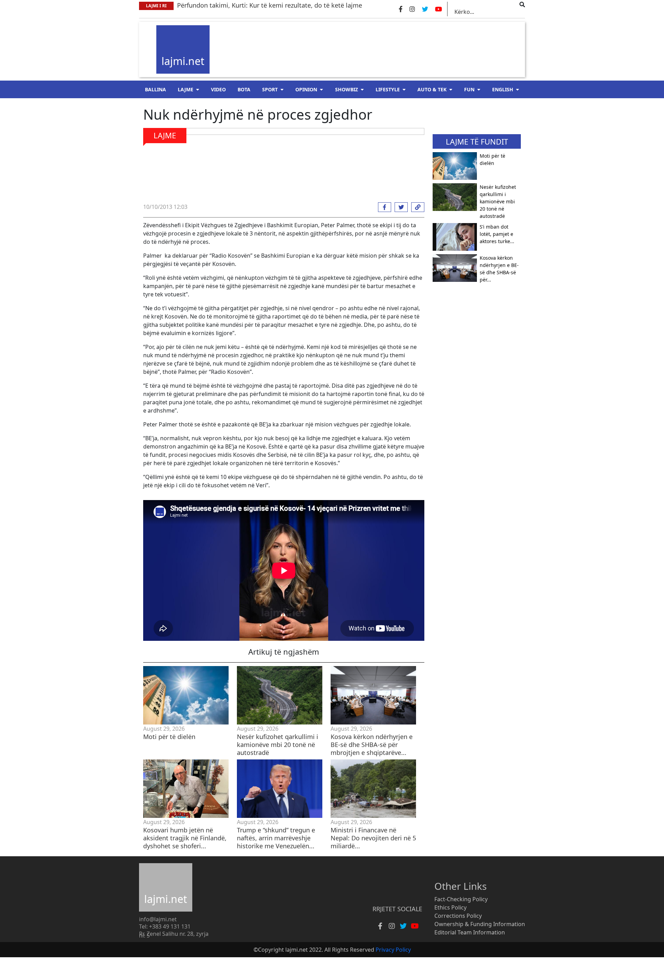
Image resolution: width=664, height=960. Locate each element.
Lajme (185, 89)
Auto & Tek (431, 89)
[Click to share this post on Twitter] (399, 207)
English (502, 89)
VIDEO (218, 89)
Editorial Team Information (469, 932)
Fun (469, 89)
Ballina (155, 89)
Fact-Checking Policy (461, 899)
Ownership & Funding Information (479, 924)
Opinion (306, 89)
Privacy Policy (393, 949)
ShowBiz (346, 89)
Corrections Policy (458, 916)
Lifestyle (388, 89)
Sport (270, 89)
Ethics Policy (450, 907)
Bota (244, 89)
